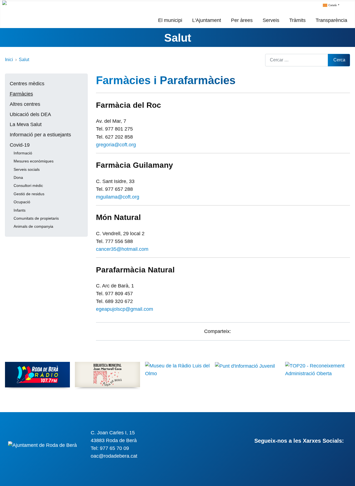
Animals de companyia (33, 226)
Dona (18, 177)
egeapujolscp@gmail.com (124, 309)
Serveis (271, 20)
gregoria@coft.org (116, 144)
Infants (20, 210)
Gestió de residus (29, 194)
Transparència (331, 20)
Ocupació (22, 202)
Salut (177, 38)
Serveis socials (27, 169)
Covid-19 (20, 145)
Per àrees (242, 20)
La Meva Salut (26, 124)
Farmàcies (21, 94)
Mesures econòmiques (34, 161)
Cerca (339, 59)
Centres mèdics (27, 83)
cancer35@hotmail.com (122, 249)
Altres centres (25, 104)
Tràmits (297, 20)
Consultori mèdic (28, 185)
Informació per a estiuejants (40, 134)
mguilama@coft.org (117, 197)
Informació (23, 153)
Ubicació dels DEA (30, 114)
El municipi (170, 20)
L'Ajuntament (206, 20)
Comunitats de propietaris (36, 218)
